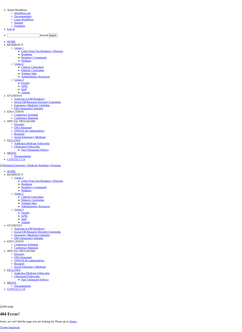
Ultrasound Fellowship (27, 146)
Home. (73, 321)
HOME (11, 41)
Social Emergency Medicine (30, 137)
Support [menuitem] (18, 22)
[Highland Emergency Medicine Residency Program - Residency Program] (30, 165)
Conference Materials (26, 118)
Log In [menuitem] (11, 29)
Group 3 (19, 79)
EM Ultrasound (23, 127)
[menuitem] (124, 10)
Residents (26, 54)
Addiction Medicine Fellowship (32, 143)
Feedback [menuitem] (19, 25)
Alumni (25, 92)
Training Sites (29, 73)
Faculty (25, 83)
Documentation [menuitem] (22, 16)
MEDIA (11, 153)
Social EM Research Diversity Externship (37, 102)
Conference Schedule (26, 114)
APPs (24, 86)
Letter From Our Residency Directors (42, 51)
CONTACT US (16, 159)
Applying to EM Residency (29, 98)
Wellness (26, 60)
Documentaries (22, 156)
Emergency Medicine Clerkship (32, 105)
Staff (24, 89)
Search (43, 35)
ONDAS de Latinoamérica (29, 130)
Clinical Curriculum (32, 67)
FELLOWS (13, 140)
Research (19, 133)
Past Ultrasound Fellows (35, 149)
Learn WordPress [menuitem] (23, 19)
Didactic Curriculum (32, 70)
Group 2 (19, 63)
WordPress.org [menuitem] (22, 13)
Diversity (19, 124)
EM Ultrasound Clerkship (28, 108)
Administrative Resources (35, 76)
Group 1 (19, 47)
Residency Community (34, 57)
